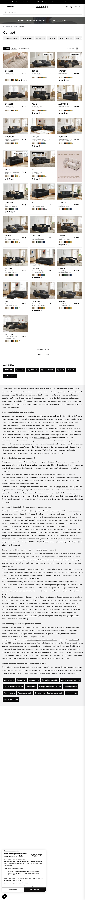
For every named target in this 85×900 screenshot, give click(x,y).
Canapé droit (40, 38)
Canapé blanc (31, 686)
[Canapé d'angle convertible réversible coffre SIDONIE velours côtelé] (15, 257)
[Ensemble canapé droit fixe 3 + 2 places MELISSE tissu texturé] (42, 126)
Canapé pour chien (11, 699)
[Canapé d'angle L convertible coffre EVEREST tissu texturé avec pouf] (69, 60)
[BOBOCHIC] (42, 6)
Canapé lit (52, 38)
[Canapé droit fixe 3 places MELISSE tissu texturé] (42, 257)
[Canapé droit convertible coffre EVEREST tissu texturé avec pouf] (69, 224)
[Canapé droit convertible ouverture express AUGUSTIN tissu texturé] (69, 93)
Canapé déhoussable (50, 680)
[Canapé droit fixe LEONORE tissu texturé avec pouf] (42, 290)
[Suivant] (83, 38)
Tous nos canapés (25, 693)
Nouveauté (11, 376)
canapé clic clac (75, 511)
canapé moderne (62, 487)
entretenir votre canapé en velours (43, 673)
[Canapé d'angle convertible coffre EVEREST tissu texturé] (15, 93)
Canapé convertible (11, 38)
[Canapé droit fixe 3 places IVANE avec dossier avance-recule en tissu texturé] (42, 159)
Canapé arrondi (9, 693)
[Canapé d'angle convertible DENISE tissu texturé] (42, 60)
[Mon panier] (80, 7)
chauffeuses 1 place (49, 640)
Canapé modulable (66, 38)
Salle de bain (48, 370)
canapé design (77, 643)
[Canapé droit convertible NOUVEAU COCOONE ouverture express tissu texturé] (69, 126)
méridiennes (31, 640)
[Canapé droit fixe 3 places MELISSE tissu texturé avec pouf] (15, 290)
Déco (72, 370)
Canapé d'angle (27, 38)
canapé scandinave (54, 480)
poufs (39, 640)
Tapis (62, 370)
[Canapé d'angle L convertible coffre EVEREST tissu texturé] (15, 60)
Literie (21, 370)
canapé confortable (72, 532)
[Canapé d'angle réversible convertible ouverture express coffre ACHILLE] (69, 192)
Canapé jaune (9, 680)
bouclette (61, 673)
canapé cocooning (31, 616)
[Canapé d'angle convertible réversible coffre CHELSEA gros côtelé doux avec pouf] (42, 224)
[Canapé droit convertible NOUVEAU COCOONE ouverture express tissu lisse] (15, 126)
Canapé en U (34, 680)
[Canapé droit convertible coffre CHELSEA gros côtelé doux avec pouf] (15, 192)
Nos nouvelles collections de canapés (49, 693)
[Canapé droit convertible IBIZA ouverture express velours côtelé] (42, 192)
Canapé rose (21, 680)
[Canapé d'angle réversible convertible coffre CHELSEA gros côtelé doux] (69, 257)
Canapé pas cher (70, 686)
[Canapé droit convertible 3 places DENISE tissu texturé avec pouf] (69, 290)
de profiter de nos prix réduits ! (42, 2)
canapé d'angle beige (42, 438)
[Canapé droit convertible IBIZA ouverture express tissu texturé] (15, 159)
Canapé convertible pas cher (50, 686)
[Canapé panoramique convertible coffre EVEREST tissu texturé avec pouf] (15, 323)
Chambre (33, 370)
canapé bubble (73, 616)
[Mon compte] (76, 6)
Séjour (9, 370)
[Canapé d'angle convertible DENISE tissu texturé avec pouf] (15, 224)
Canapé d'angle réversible (13, 686)
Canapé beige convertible (70, 680)
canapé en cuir (49, 493)
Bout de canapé (71, 693)
